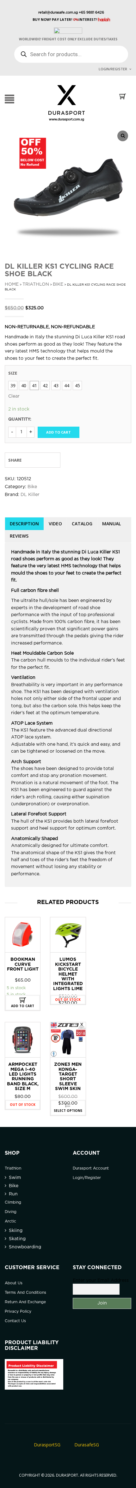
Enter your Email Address (101, 1280)
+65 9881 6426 (91, 12)
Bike (58, 284)
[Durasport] (66, 103)
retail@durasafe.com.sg (58, 12)
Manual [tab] (111, 524)
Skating (17, 1239)
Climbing (13, 1202)
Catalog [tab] (82, 524)
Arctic (10, 1221)
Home (12, 284)
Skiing (15, 1231)
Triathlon (35, 284)
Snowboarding (25, 1247)
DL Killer (30, 495)
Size (12, 373)
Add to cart (58, 432)
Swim (15, 1178)
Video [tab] (55, 524)
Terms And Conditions (25, 1292)
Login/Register (113, 69)
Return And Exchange (25, 1302)
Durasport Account (91, 1168)
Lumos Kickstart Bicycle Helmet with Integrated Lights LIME (68, 974)
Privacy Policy (18, 1311)
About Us (13, 1283)
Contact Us (15, 1321)
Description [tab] (24, 524)
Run (13, 1194)
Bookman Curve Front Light (23, 964)
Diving (10, 1212)
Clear (14, 396)
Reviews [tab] (19, 536)
